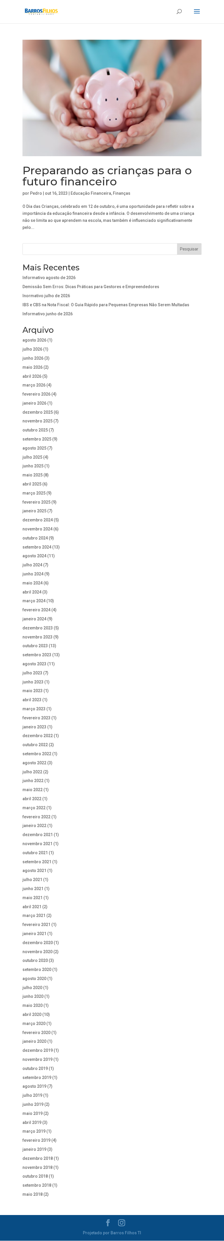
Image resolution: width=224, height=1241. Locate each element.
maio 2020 (32, 1005)
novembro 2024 (37, 529)
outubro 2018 (35, 1176)
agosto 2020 (34, 978)
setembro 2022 (36, 753)
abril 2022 (31, 798)
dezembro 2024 (37, 520)
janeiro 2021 (34, 933)
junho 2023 (32, 682)
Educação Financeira (91, 193)
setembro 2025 (36, 439)
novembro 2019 (37, 1059)
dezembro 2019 (37, 1050)
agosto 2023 (34, 664)
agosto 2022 (34, 762)
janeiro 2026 (34, 403)
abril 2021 (31, 906)
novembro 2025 (37, 421)
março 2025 (34, 493)
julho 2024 (32, 565)
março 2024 (34, 600)
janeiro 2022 (34, 825)
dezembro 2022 (37, 735)
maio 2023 (32, 690)
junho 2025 (32, 466)
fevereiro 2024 (36, 610)
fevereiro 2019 (36, 1140)
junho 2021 (32, 888)
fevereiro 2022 (36, 816)
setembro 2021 (36, 861)
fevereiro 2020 (36, 1032)
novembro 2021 (37, 843)
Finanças (121, 193)
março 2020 (34, 1023)
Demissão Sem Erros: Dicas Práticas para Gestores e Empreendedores (90, 286)
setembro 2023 (36, 654)
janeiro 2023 (34, 727)
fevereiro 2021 (36, 924)
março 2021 (34, 915)
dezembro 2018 (37, 1158)
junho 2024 (32, 574)
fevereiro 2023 (36, 718)
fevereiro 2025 (36, 502)
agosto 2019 (34, 1086)
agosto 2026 (34, 340)
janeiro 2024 (34, 619)
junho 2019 (32, 1104)
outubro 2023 (35, 645)
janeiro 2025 (34, 511)
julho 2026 (32, 349)
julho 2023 (32, 673)
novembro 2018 (37, 1167)
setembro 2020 (36, 969)
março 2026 (34, 385)
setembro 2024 (36, 547)
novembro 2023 (37, 637)
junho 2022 (32, 780)
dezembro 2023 (37, 628)
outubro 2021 (35, 852)
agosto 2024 (34, 556)
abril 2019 (31, 1122)
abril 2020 (31, 1014)
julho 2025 (32, 457)
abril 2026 (31, 376)
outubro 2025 (35, 430)
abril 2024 (31, 592)
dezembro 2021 (37, 834)
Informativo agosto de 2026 (49, 277)
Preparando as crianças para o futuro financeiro (107, 175)
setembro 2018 (36, 1185)
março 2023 (34, 708)
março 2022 (34, 807)
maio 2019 (32, 1113)
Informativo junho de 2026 (47, 313)
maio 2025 (32, 475)
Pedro (36, 193)
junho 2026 (32, 358)
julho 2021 (32, 879)
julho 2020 (32, 987)
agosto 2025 (34, 448)
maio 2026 (32, 367)
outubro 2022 (35, 744)
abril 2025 (31, 484)
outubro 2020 (35, 960)
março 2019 (34, 1131)
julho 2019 (32, 1095)
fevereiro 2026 (36, 394)
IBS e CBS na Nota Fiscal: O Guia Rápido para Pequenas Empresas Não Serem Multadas (105, 304)
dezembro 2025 (37, 412)
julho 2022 (32, 772)
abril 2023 (31, 699)
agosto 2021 (34, 870)
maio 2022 (32, 789)
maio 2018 (32, 1194)
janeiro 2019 (34, 1149)
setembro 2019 (36, 1077)
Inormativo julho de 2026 (46, 295)
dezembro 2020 (37, 942)
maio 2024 (32, 583)
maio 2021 (32, 897)
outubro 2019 (35, 1068)
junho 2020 (32, 996)
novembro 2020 (37, 951)
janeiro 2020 (34, 1041)
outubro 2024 (35, 538)
